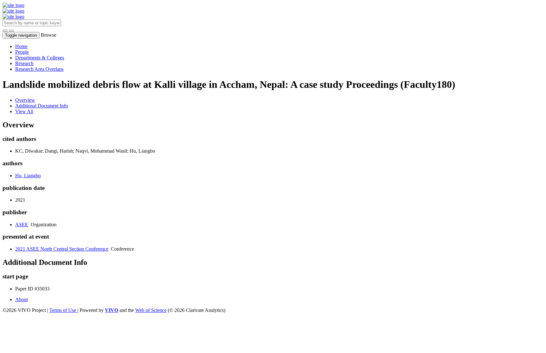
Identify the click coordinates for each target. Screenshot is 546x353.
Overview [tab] (25, 100)
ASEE (21, 224)
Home (21, 46)
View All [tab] (24, 111)
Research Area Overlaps (39, 69)
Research (24, 63)
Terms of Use (63, 310)
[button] (5, 31)
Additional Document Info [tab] (41, 105)
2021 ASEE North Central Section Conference (61, 249)
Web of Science (151, 310)
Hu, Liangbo (28, 175)
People (22, 52)
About (21, 299)
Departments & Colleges (39, 57)
